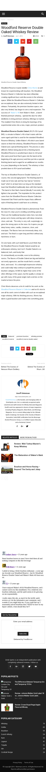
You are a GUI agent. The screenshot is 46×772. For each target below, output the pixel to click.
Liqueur (4, 741)
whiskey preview (36, 336)
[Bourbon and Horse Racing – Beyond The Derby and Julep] (7, 469)
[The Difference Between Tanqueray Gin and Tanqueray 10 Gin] (7, 686)
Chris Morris (32, 88)
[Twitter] (28, 426)
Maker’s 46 (15, 113)
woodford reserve (8, 339)
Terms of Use (28, 763)
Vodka (3, 727)
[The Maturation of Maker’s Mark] (7, 458)
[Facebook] (18, 426)
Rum (3, 738)
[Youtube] (35, 666)
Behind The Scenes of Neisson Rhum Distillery (10, 368)
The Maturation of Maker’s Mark (28, 455)
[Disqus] (23, 516)
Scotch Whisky (6, 734)
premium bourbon (23, 336)
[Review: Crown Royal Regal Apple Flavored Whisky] (7, 707)
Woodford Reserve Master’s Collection (16, 289)
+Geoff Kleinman (10, 400)
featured (11, 336)
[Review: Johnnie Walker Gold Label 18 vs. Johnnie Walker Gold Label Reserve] (7, 696)
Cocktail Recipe (7, 752)
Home (3, 20)
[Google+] (23, 426)
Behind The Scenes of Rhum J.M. (36, 368)
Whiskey (4, 723)
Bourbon (11, 20)
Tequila (4, 745)
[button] (42, 14)
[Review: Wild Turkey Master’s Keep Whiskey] (7, 446)
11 (44, 36)
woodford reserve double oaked (27, 339)
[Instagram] (23, 666)
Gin (2, 748)
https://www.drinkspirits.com (23, 396)
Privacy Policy (17, 763)
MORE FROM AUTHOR (28, 437)
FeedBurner (27, 639)
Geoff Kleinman (8, 36)
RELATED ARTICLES (10, 437)
